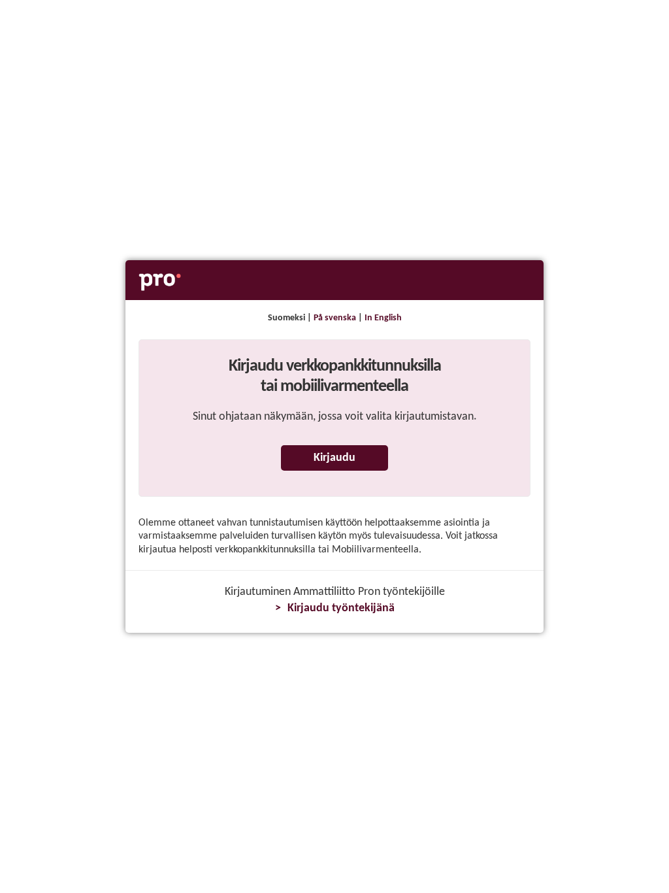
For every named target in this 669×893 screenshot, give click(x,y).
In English (383, 318)
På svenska (335, 318)
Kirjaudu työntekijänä (341, 608)
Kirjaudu (334, 458)
